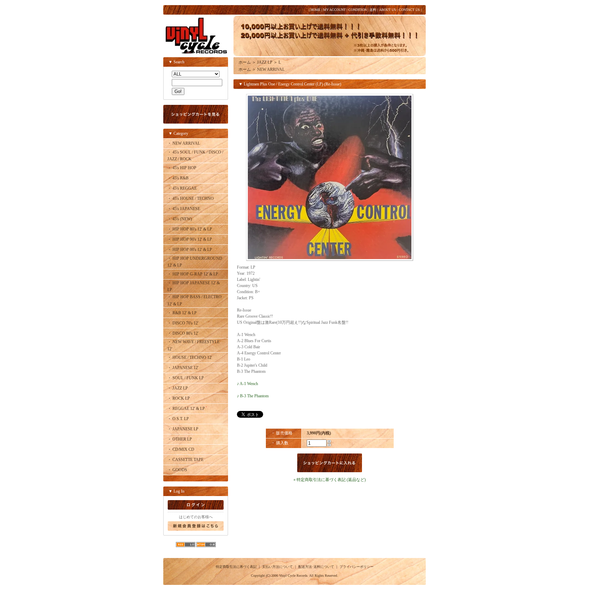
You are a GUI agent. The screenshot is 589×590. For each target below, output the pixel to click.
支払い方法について (277, 567)
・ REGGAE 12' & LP (186, 408)
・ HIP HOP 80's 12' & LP (189, 229)
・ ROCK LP (178, 398)
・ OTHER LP (179, 439)
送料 (372, 10)
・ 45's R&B (177, 178)
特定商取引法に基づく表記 (236, 567)
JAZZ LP (264, 62)
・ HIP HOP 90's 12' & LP (189, 239)
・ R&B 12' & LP (182, 312)
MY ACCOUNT (334, 10)
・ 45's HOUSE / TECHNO (190, 198)
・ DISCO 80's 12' (182, 333)
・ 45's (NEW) (179, 219)
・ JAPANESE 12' (182, 367)
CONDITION (357, 10)
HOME (315, 10)
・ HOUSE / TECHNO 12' (189, 357)
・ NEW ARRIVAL (183, 143)
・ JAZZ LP (177, 388)
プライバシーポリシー (356, 567)
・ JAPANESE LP (182, 429)
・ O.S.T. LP (178, 418)
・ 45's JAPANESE (183, 208)
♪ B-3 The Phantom (253, 396)
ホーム (245, 62)
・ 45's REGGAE (182, 188)
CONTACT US (409, 10)
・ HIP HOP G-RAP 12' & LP (192, 274)
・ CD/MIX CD (180, 449)
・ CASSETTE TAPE (185, 459)
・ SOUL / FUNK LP (185, 378)
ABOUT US (387, 10)
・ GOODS (177, 469)
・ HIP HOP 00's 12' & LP (189, 249)
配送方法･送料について (316, 567)
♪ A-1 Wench (247, 383)
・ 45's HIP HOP (181, 167)
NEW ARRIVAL (271, 69)
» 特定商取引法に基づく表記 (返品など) (329, 479)
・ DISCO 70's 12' (182, 323)
